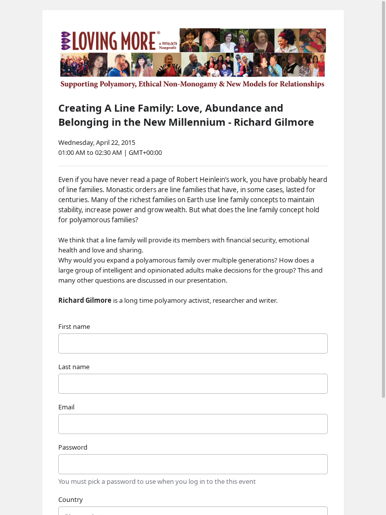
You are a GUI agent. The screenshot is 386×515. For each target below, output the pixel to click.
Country (70, 499)
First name (74, 326)
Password (72, 447)
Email (66, 406)
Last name (73, 366)
